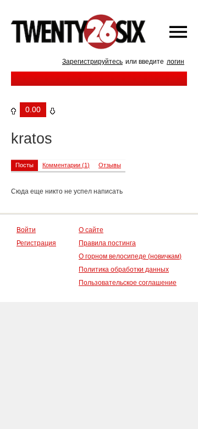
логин (175, 61)
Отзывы (109, 165)
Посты (24, 165)
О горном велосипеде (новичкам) (130, 256)
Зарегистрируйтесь (92, 61)
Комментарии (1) (66, 165)
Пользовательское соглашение (128, 283)
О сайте (91, 230)
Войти (26, 230)
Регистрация (36, 243)
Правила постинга (107, 243)
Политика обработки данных (124, 269)
